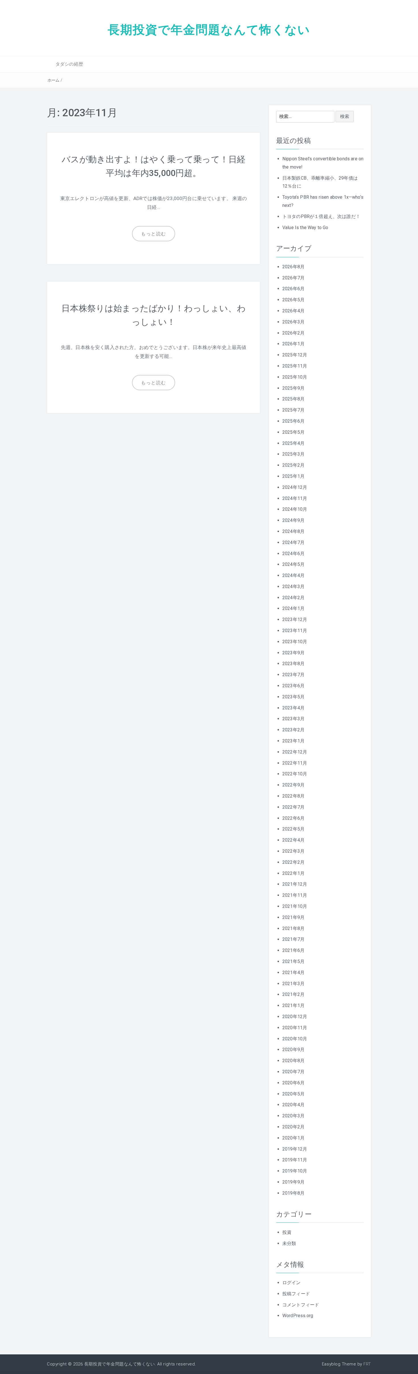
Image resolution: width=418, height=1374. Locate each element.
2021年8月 (293, 928)
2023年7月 (293, 674)
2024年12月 (294, 487)
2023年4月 (293, 708)
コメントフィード (300, 1304)
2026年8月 (293, 266)
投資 (286, 1232)
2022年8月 (293, 796)
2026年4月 (293, 311)
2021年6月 (293, 950)
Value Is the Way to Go (305, 227)
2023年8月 (293, 663)
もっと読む (153, 233)
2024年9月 (293, 520)
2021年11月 (294, 895)
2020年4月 (293, 1104)
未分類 (289, 1243)
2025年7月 (293, 410)
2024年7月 (293, 542)
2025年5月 (293, 432)
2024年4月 (293, 575)
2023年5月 (293, 697)
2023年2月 (293, 729)
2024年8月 (293, 531)
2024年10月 (294, 509)
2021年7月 (293, 939)
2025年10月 (294, 377)
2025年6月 (293, 421)
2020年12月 (294, 1016)
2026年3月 (293, 322)
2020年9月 (293, 1049)
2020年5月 (293, 1094)
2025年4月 (293, 443)
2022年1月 (293, 873)
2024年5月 (293, 564)
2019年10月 (294, 1171)
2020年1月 (293, 1138)
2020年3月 (293, 1115)
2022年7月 (293, 807)
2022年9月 (293, 785)
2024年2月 (293, 597)
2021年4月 (293, 972)
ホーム (53, 80)
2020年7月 (293, 1071)
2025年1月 (293, 476)
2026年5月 (293, 299)
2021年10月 (294, 906)
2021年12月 (294, 884)
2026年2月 (293, 333)
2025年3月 (293, 454)
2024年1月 (293, 608)
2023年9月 (293, 652)
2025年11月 (294, 366)
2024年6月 (293, 553)
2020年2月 (293, 1127)
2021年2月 (293, 994)
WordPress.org (297, 1315)
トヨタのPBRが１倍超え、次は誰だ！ (321, 216)
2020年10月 (294, 1038)
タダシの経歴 (69, 64)
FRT (367, 1364)
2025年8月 (293, 399)
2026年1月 (293, 343)
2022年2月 (293, 862)
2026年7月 (293, 278)
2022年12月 (294, 752)
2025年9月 (293, 388)
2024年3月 (293, 586)
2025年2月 (293, 465)
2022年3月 (293, 851)
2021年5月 (293, 961)
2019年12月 (294, 1149)
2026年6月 (293, 288)
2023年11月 (294, 630)
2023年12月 (294, 619)
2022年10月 (294, 774)
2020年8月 (293, 1060)
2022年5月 (293, 829)
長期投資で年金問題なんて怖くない (209, 29)
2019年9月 (293, 1182)
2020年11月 (294, 1027)
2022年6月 (293, 818)
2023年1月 (293, 741)
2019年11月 (294, 1160)
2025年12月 (294, 355)
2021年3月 (293, 983)
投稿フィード (296, 1293)
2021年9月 (293, 917)
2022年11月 (294, 763)
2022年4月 (293, 840)
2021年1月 (293, 1005)
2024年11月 (294, 498)
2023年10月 (294, 641)
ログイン (291, 1282)
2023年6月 (293, 685)
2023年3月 (293, 718)
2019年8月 (293, 1193)
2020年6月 (293, 1082)
